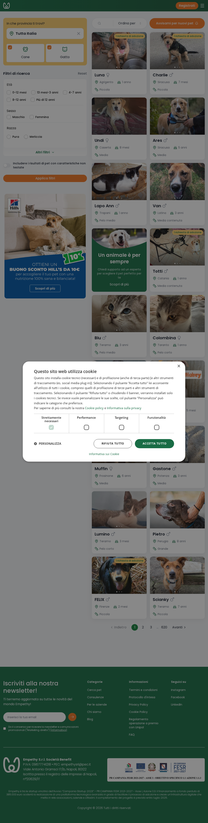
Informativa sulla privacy (124, 408)
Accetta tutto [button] (154, 443)
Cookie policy (94, 408)
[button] (47, 443)
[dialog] (104, 411)
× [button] (178, 366)
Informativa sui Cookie (104, 454)
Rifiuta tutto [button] (113, 443)
